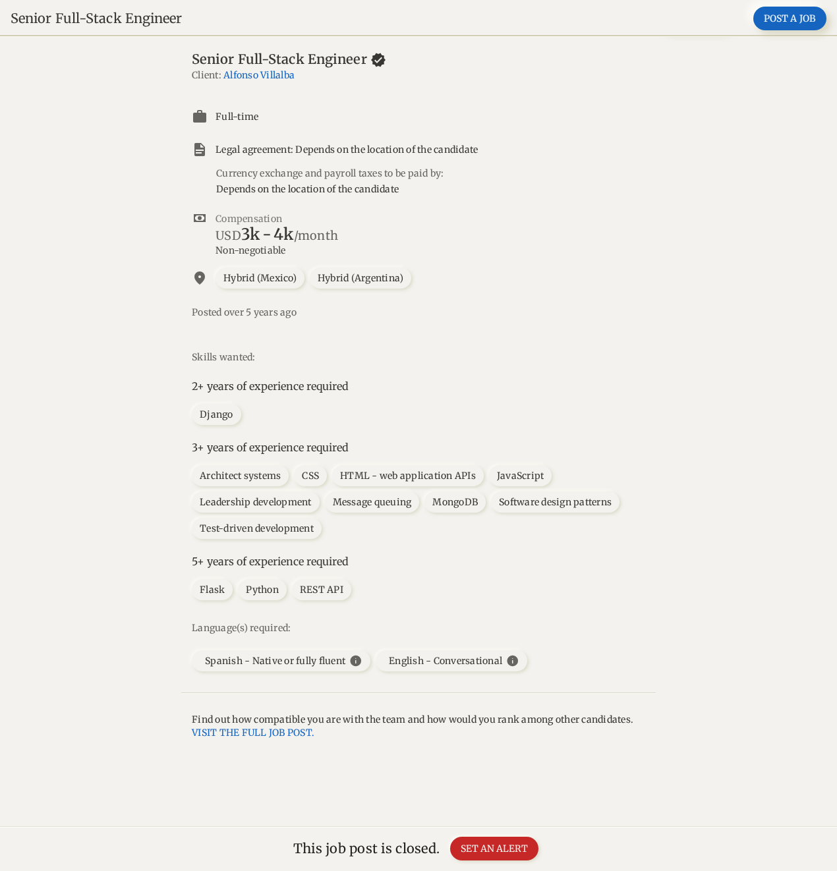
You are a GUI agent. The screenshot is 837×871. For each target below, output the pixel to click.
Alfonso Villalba (259, 75)
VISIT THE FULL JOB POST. (253, 733)
